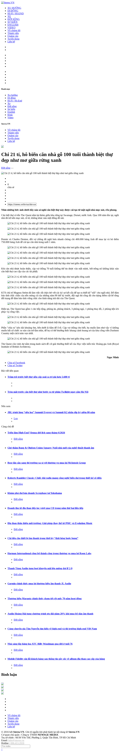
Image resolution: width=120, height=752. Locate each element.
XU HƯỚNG (14, 8)
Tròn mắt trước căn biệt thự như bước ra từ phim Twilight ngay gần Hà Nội (48, 392)
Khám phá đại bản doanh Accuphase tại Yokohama (35, 493)
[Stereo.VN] (7, 2)
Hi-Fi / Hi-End (15, 100)
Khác (10, 114)
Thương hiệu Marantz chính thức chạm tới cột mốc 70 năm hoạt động (45, 598)
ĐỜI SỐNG (14, 19)
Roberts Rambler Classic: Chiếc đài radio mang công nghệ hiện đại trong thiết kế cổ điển (55, 478)
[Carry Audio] (2, 687)
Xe (9, 103)
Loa (16, 418)
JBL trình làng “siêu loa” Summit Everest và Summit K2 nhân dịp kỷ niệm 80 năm (51, 412)
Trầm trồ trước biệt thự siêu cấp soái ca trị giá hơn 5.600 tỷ (39, 377)
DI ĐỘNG (13, 10)
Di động (12, 98)
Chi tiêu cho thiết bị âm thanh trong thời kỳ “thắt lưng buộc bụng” (43, 538)
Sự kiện (11, 109)
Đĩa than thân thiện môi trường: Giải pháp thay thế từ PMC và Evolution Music (50, 523)
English (11, 112)
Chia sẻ (16, 362)
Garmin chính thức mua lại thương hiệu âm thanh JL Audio (39, 583)
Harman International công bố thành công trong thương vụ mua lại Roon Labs (49, 553)
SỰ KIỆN (13, 22)
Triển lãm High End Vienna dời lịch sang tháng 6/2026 (36, 432)
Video (10, 117)
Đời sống (12, 106)
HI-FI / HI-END (16, 13)
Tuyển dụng (13, 38)
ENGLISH (13, 24)
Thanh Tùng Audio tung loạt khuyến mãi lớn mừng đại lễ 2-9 (40, 568)
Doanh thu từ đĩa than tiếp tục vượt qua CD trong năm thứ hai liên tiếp (45, 508)
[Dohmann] (2, 684)
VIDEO (11, 27)
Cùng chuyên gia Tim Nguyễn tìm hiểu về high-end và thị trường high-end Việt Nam (52, 628)
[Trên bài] (2, 146)
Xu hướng (13, 95)
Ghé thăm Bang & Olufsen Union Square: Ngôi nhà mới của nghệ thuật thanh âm (51, 447)
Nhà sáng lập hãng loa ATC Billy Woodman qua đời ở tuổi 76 (40, 643)
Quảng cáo (13, 36)
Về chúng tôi (14, 30)
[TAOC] (2, 693)
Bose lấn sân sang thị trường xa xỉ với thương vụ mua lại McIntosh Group (47, 462)
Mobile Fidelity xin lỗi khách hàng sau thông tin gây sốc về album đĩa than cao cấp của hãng (56, 658)
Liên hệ (11, 41)
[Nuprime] (2, 690)
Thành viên (13, 33)
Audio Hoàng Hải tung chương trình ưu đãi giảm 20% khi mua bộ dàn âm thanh (50, 613)
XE (9, 16)
